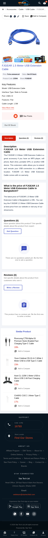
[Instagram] (34, 513)
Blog (30, 462)
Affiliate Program (13, 451)
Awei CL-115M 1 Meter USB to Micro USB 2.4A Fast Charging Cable (27, 378)
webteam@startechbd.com (24, 494)
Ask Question (13, 231)
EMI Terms (27, 451)
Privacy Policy (31, 454)
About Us (38, 451)
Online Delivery (17, 454)
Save (25, 16)
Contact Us (39, 462)
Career (23, 462)
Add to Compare (38, 16)
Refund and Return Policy (34, 458)
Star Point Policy (10, 462)
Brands (24, 466)
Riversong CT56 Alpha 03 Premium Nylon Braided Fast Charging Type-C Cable (26, 341)
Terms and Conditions (12, 458)
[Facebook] (21, 513)
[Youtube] (27, 513)
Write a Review (13, 288)
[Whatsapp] (14, 513)
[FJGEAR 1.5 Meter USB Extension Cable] (24, 37)
